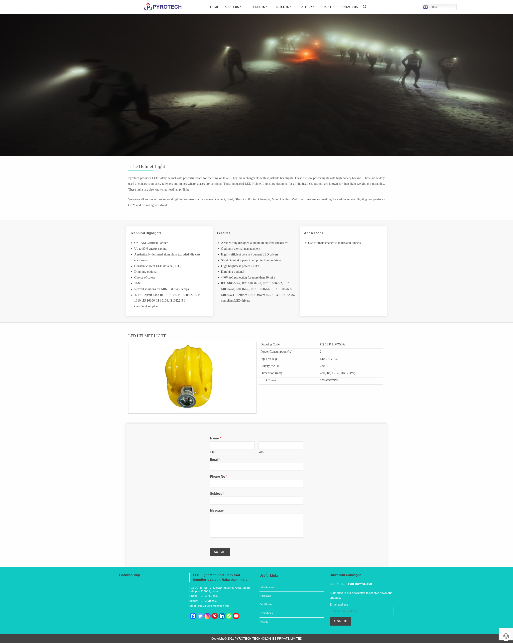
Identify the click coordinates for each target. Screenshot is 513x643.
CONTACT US (348, 7)
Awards (264, 621)
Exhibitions (266, 613)
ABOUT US (232, 7)
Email (215, 459)
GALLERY (306, 7)
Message (217, 510)
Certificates (266, 604)
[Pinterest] (214, 616)
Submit (220, 551)
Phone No (218, 476)
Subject (217, 493)
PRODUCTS (257, 7)
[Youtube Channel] (236, 616)
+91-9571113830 (208, 595)
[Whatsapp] (229, 616)
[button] (365, 7)
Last (261, 451)
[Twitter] (200, 616)
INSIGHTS (282, 7)
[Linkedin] (222, 616)
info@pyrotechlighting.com (213, 605)
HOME (214, 7)
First (212, 451)
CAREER (328, 7)
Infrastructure (267, 587)
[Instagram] (207, 616)
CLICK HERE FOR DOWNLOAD (351, 583)
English (433, 6)
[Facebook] (193, 616)
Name (215, 438)
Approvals (265, 595)
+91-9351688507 (209, 600)
